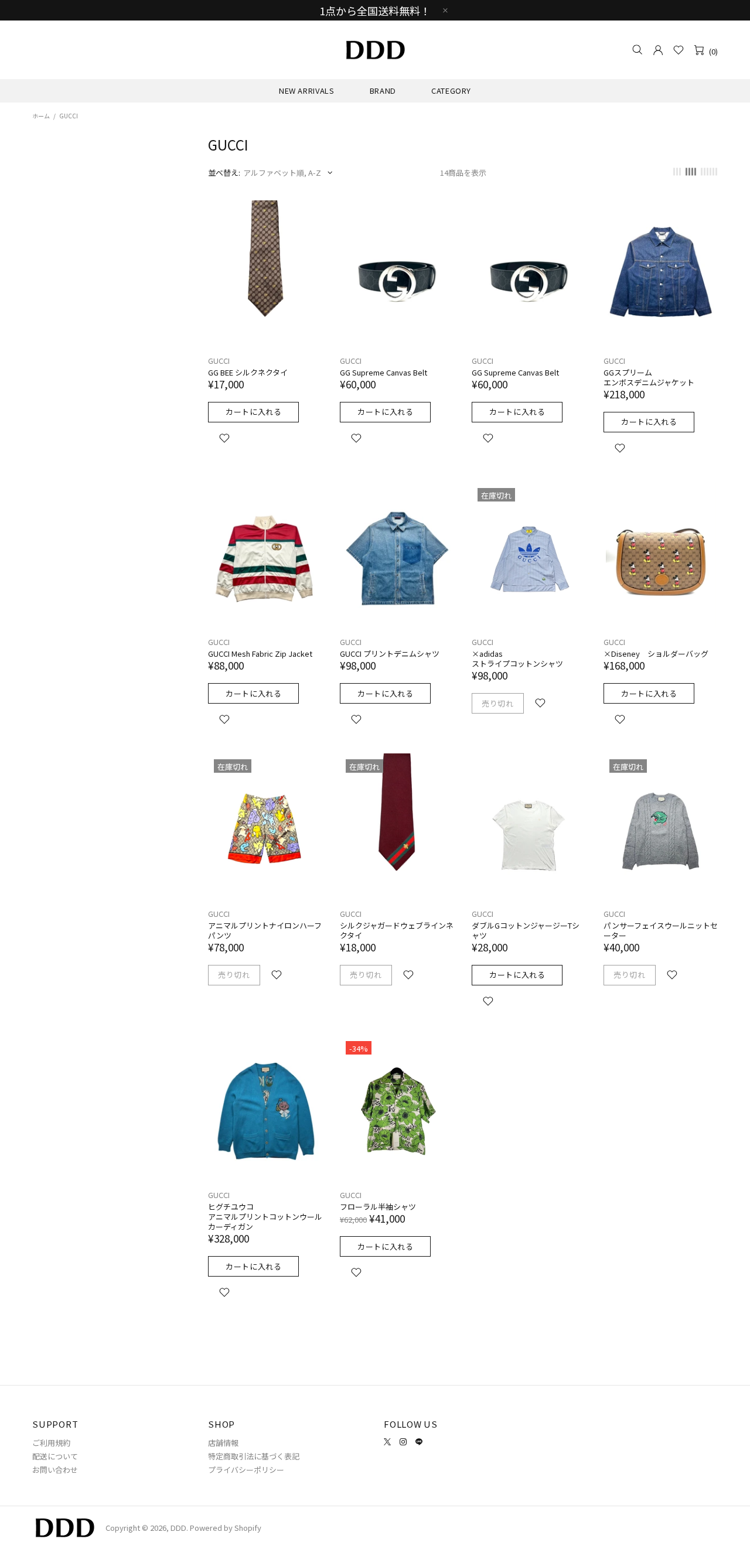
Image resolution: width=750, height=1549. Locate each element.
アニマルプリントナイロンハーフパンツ (265, 930)
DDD (375, 49)
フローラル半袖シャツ (378, 1207)
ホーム (41, 115)
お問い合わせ (55, 1470)
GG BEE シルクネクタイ (248, 372)
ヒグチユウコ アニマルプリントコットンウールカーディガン (265, 1216)
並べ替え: (224, 173)
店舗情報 (223, 1443)
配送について (55, 1456)
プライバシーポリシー (246, 1470)
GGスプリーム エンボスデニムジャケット (649, 377)
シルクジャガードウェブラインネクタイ (397, 930)
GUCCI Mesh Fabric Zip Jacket (260, 654)
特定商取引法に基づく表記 (253, 1456)
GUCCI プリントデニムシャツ (389, 654)
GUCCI (219, 361)
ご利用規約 (51, 1443)
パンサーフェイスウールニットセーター (661, 930)
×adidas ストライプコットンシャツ (517, 658)
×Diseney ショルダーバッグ (656, 654)
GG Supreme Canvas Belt (383, 372)
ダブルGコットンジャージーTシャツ (525, 930)
